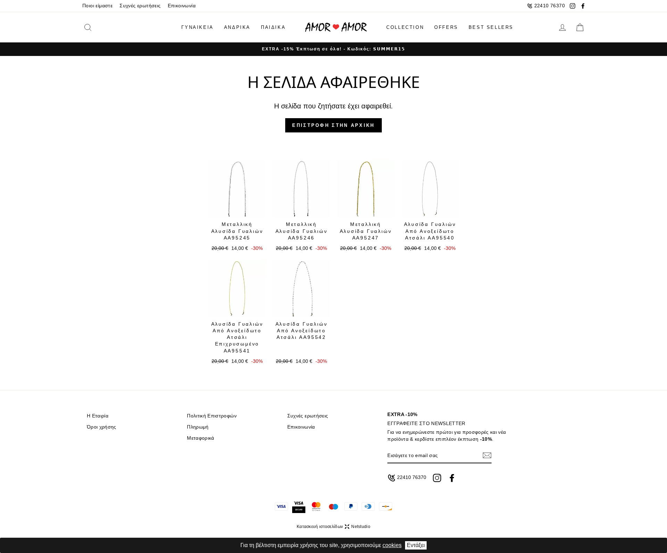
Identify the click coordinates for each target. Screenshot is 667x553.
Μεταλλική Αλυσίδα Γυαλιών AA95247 (366, 231)
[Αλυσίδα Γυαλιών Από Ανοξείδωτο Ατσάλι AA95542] (301, 288)
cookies (392, 545)
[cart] (579, 27)
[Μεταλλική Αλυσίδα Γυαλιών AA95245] (237, 189)
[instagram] (572, 6)
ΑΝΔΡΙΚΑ (237, 27)
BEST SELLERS (491, 27)
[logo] (336, 27)
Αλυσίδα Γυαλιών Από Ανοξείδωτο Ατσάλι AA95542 (301, 330)
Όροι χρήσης (101, 427)
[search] (98, 27)
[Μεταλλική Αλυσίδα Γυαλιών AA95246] (301, 189)
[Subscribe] (487, 455)
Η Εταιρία (97, 415)
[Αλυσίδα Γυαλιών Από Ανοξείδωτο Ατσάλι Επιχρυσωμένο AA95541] (237, 288)
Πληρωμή (197, 427)
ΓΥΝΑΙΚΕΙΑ (197, 27)
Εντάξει (416, 545)
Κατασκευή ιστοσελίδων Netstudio (333, 526)
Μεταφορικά (200, 438)
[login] (562, 27)
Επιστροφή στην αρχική (333, 125)
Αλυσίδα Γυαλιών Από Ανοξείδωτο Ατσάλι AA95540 (430, 231)
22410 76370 (549, 5)
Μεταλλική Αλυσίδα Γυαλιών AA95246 (301, 231)
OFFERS (446, 27)
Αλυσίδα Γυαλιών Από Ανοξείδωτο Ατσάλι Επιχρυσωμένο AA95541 (237, 337)
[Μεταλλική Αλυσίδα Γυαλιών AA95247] (365, 189)
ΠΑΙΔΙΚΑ (273, 27)
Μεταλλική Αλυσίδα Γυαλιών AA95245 (237, 231)
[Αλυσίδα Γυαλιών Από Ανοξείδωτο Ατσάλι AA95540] (430, 189)
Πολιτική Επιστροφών (211, 415)
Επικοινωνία (182, 5)
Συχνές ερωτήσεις (140, 5)
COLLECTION (405, 27)
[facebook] (583, 6)
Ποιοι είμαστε (97, 5)
